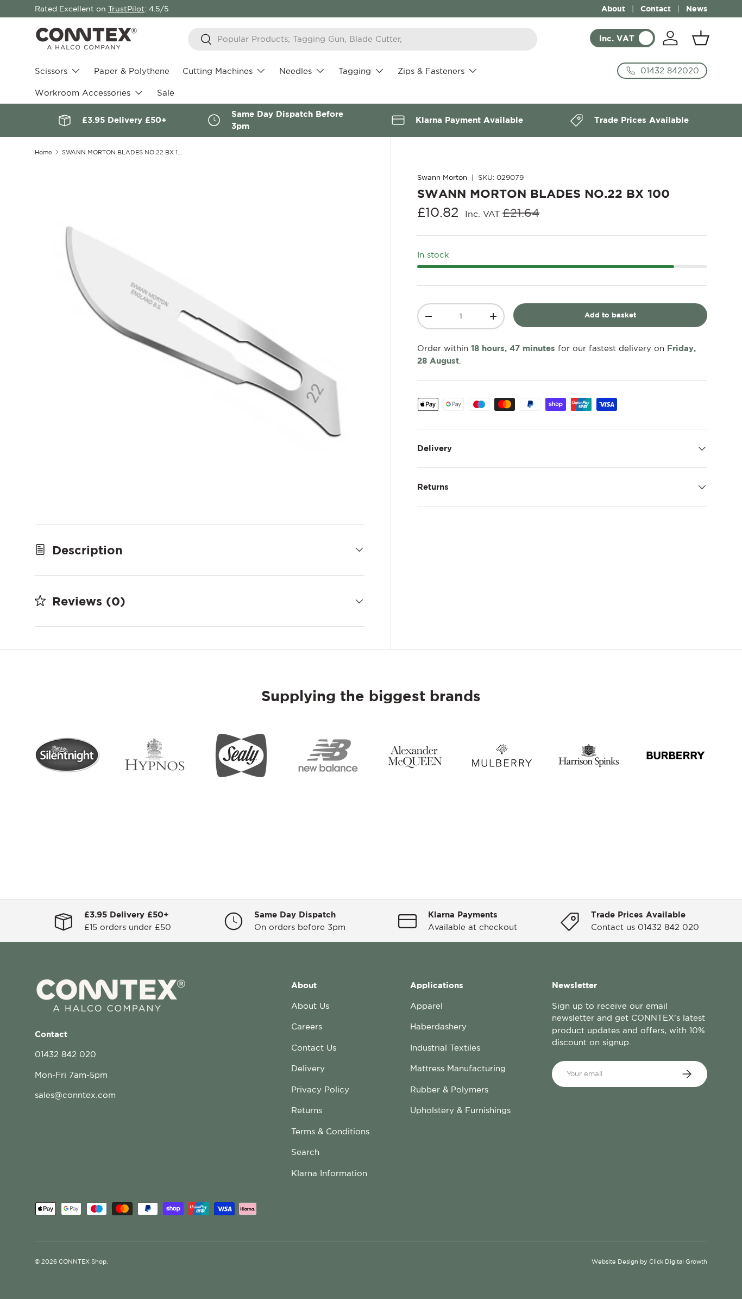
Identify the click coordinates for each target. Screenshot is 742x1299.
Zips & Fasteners (431, 71)
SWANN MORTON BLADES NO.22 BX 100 (123, 152)
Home (43, 152)
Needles (295, 71)
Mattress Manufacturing (458, 1068)
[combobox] (362, 39)
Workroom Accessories (82, 92)
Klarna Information (329, 1173)
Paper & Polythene (131, 71)
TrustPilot (126, 8)
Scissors (51, 71)
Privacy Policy (320, 1089)
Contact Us (313, 1047)
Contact (655, 8)
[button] (701, 38)
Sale (165, 92)
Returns (306, 1110)
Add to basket (610, 314)
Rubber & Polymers (449, 1089)
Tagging (354, 71)
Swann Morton (442, 177)
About (613, 8)
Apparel (426, 1005)
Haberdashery (438, 1026)
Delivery (308, 1068)
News (696, 8)
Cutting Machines (218, 71)
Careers (306, 1026)
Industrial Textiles (445, 1047)
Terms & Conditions (330, 1131)
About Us (310, 1005)
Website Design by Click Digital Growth (649, 1261)
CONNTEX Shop (82, 1261)
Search (305, 1152)
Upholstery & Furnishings (460, 1110)
